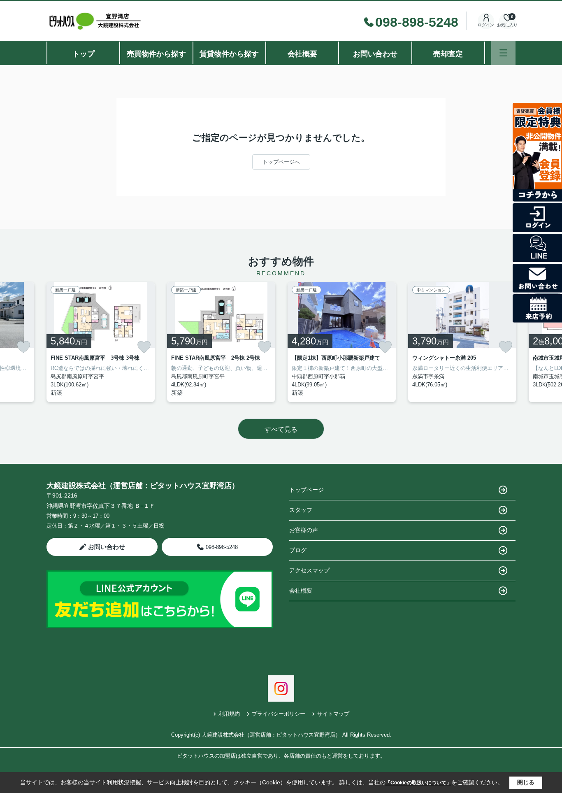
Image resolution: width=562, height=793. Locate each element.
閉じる (525, 782)
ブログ (298, 550)
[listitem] (100, 342)
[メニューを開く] (503, 53)
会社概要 (302, 54)
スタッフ (300, 510)
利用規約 (229, 714)
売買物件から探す (156, 54)
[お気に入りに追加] (23, 347)
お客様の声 (303, 530)
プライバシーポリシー (278, 714)
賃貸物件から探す (229, 54)
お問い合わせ (375, 54)
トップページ (306, 489)
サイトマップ (333, 714)
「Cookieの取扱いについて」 (418, 783)
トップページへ (281, 162)
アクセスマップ (309, 570)
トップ (83, 54)
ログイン (486, 25)
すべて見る (281, 429)
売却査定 (448, 54)
